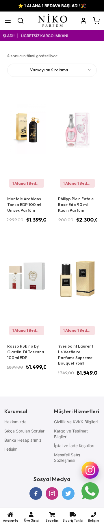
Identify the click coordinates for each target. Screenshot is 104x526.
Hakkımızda (15, 421)
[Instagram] (90, 470)
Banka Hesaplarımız (23, 440)
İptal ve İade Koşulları (74, 445)
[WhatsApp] (90, 491)
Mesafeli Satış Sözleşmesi (67, 457)
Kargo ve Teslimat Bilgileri (71, 433)
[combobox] (52, 70)
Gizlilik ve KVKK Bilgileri (76, 421)
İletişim (10, 449)
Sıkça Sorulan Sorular (24, 430)
